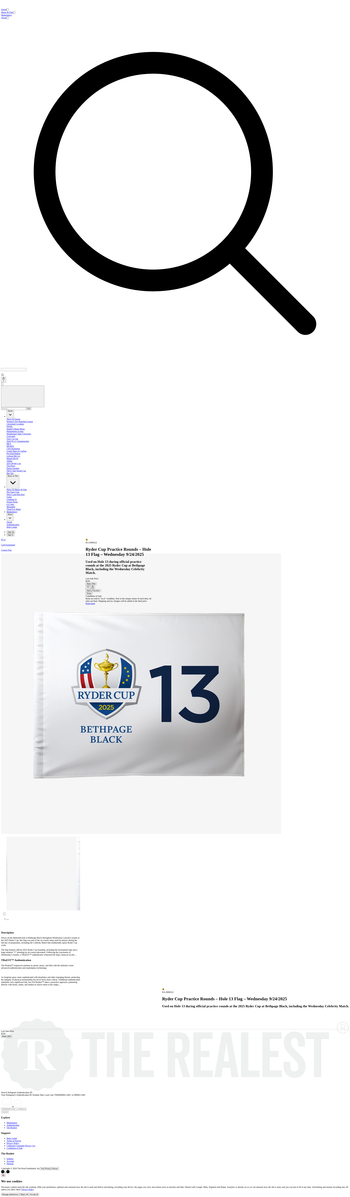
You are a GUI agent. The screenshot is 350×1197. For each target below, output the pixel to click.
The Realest (12, 1127)
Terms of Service (14, 1141)
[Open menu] (22, 396)
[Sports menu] (8, 9)
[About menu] (8, 17)
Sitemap (10, 1164)
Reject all (24, 1194)
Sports (4, 9)
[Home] (4, 7)
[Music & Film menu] (14, 12)
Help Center (12, 1138)
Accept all (34, 1194)
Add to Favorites (93, 591)
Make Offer (91, 584)
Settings (10, 1159)
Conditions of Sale (15, 1148)
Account (10, 1161)
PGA (3, 540)
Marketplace (6, 15)
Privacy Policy (13, 1143)
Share (89, 593)
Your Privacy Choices (49, 1169)
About (4, 18)
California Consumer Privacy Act (21, 1146)
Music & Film (7, 12)
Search (5, 1112)
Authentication (13, 1125)
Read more (90, 603)
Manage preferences (10, 1194)
